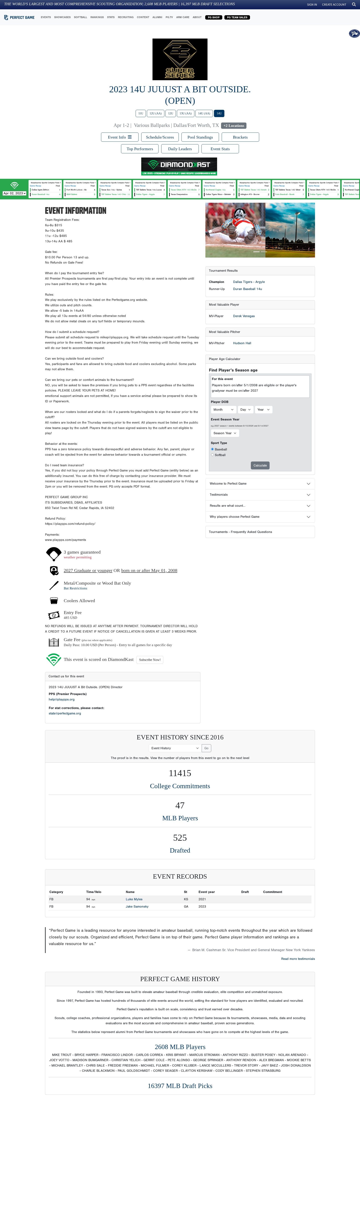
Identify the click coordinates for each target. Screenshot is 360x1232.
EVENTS (46, 17)
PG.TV (169, 17)
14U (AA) (204, 113)
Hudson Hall (242, 343)
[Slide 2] (264, 251)
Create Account (334, 4)
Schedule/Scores (160, 137)
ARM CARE (182, 17)
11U (140, 113)
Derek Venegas (244, 316)
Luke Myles (134, 899)
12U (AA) (156, 113)
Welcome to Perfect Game (228, 483)
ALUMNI (157, 17)
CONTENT (143, 17)
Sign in (312, 4)
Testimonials (219, 495)
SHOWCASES (62, 17)
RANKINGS (97, 17)
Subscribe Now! (150, 660)
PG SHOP (214, 17)
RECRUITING (126, 17)
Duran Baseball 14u (247, 289)
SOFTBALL (80, 17)
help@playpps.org (62, 699)
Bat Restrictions (75, 588)
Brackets (240, 137)
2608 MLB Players (180, 1047)
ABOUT (197, 17)
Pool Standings (200, 137)
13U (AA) (186, 113)
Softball (220, 455)
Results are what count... (227, 506)
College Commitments (180, 786)
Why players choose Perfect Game (234, 517)
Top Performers (140, 148)
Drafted (180, 850)
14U (219, 113)
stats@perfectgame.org (65, 713)
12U (170, 113)
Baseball (221, 449)
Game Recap (35, 186)
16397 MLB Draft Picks (180, 1085)
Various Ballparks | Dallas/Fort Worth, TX (176, 125)
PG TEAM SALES (237, 17)
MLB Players (180, 818)
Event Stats (220, 148)
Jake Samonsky (137, 906)
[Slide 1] (256, 251)
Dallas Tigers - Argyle (249, 282)
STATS (111, 17)
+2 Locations (234, 126)
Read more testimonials (298, 959)
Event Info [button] (118, 137)
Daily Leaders (180, 148)
